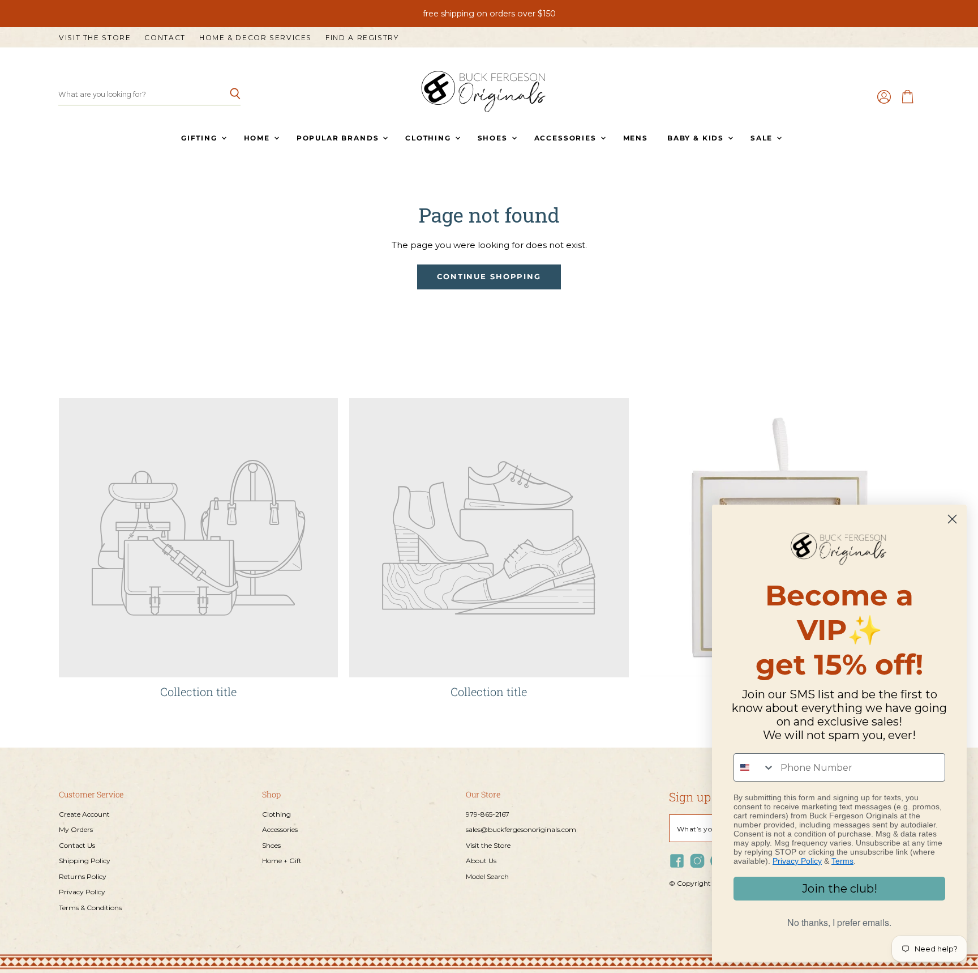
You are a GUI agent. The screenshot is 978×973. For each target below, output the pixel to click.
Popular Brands (339, 138)
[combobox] (754, 767)
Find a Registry (361, 38)
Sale (762, 138)
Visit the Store (95, 38)
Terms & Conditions (90, 907)
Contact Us (77, 845)
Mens (635, 138)
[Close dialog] (952, 519)
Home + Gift (282, 860)
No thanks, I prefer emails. (839, 922)
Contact (164, 38)
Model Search (487, 876)
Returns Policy (82, 876)
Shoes (494, 138)
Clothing (429, 138)
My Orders (76, 829)
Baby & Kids (697, 138)
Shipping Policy (84, 860)
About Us (481, 860)
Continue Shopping (489, 276)
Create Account (84, 814)
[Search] (226, 94)
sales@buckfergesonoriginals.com (521, 829)
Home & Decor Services (255, 38)
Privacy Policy (82, 891)
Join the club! (839, 888)
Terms (842, 860)
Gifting (200, 138)
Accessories (566, 138)
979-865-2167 (487, 814)
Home (258, 138)
